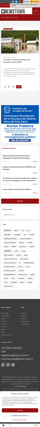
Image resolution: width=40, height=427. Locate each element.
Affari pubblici (8, 28)
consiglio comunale (25, 238)
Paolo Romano (24, 259)
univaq (22, 282)
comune (31, 234)
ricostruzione (23, 274)
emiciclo (6, 246)
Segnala (23, 313)
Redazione (24, 319)
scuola (6, 278)
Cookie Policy (15, 419)
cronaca (21, 242)
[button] (35, 28)
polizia (28, 266)
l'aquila (7, 251)
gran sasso (22, 246)
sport (6, 282)
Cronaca (3, 324)
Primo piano (4, 313)
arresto (16, 230)
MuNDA (26, 255)
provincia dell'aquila (10, 270)
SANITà (32, 274)
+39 (3, 352)
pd (20, 263)
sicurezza (21, 278)
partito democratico (10, 263)
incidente (31, 246)
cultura (29, 242)
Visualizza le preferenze (20, 415)
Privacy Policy (23, 419)
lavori (16, 251)
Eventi (3, 332)
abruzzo (7, 230)
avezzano (7, 234)
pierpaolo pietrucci (9, 266)
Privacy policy (25, 321)
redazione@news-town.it (15, 355)
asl (23, 230)
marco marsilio (8, 255)
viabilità (30, 282)
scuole (13, 278)
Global (3, 329)
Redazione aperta (6, 335)
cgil (25, 234)
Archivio (20, 201)
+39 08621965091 (12, 348)
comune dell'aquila (10, 238)
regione (21, 270)
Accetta (20, 410)
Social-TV (4, 327)
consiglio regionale (10, 242)
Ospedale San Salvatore (10, 259)
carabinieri (17, 234)
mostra (19, 255)
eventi (14, 246)
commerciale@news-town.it (17, 359)
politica (20, 266)
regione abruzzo (9, 274)
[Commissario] (20, 124)
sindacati (30, 278)
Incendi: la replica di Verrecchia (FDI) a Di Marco (17, 189)
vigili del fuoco (8, 286)
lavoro (23, 251)
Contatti (23, 316)
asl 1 (28, 230)
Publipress (23, 386)
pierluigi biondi (29, 263)
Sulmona (14, 282)
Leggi (19, 87)
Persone (3, 321)
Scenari (3, 319)
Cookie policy (25, 324)
